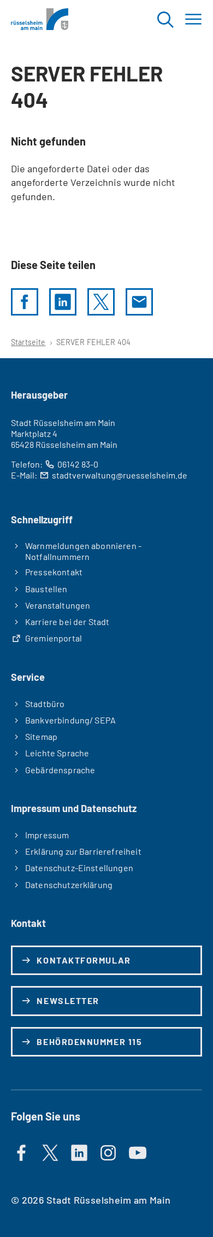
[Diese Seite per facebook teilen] (24, 302)
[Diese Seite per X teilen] (101, 302)
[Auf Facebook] (21, 1153)
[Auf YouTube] (138, 1153)
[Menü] (193, 19)
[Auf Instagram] (108, 1153)
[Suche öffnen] (165, 19)
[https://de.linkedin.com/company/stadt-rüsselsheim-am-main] (79, 1153)
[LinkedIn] (62, 302)
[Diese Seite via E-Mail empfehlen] (139, 302)
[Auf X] (50, 1153)
